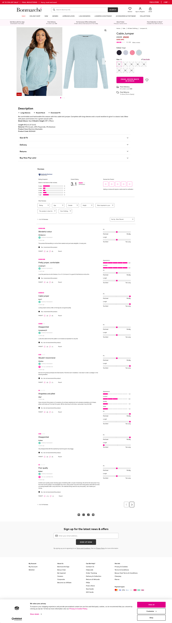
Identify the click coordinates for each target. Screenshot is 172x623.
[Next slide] (105, 61)
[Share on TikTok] (88, 514)
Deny (151, 618)
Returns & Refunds (93, 579)
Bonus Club (61, 570)
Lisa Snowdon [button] (84, 16)
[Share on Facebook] (79, 514)
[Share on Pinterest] (93, 514)
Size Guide (146, 59)
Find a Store (90, 586)
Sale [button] (23, 16)
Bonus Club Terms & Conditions (126, 573)
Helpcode (89, 570)
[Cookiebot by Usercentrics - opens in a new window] (17, 619)
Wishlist (32, 570)
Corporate (61, 579)
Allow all (151, 604)
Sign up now (86, 542)
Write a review (136, 42)
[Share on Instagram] (83, 514)
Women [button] (55, 16)
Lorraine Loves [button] (69, 16)
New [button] (46, 16)
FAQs (88, 582)
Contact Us (90, 566)
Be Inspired (61, 573)
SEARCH (112, 10)
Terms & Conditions (122, 570)
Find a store (154, 2)
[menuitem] (167, 2)
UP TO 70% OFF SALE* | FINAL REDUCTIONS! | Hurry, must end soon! (29, 2)
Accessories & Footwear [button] (126, 16)
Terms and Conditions (83, 548)
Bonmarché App (63, 566)
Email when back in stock (130, 80)
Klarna (117, 579)
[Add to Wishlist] (147, 80)
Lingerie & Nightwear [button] (103, 16)
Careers (60, 576)
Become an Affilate (64, 582)
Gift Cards (90, 592)
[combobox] (79, 9)
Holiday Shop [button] (35, 16)
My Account (33, 566)
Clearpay (118, 576)
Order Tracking (91, 573)
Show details (34, 614)
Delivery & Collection (93, 576)
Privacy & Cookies (121, 566)
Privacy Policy (100, 548)
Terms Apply (130, 94)
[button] (167, 2)
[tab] (60, 97)
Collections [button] (145, 16)
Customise (150, 611)
